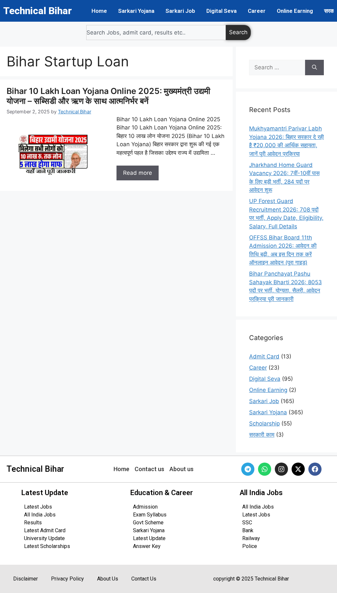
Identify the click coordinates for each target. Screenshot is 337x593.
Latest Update (149, 538)
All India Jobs (40, 515)
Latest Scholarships (47, 546)
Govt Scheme (148, 522)
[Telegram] (247, 469)
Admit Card (264, 356)
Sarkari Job (180, 11)
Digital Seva (221, 11)
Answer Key (147, 546)
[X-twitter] (298, 469)
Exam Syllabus (150, 515)
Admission (145, 507)
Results (33, 522)
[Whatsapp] (264, 469)
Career (257, 11)
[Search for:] (277, 68)
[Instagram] (281, 469)
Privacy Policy (67, 579)
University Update (44, 538)
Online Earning (295, 11)
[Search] (314, 68)
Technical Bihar (37, 10)
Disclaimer (25, 579)
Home (99, 11)
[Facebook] (315, 469)
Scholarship (264, 423)
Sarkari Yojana (136, 11)
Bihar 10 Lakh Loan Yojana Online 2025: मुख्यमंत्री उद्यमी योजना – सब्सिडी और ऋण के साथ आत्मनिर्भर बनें (108, 96)
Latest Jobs (38, 507)
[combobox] (156, 32)
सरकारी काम (261, 434)
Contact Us (143, 579)
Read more (137, 173)
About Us (107, 579)
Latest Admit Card (44, 530)
